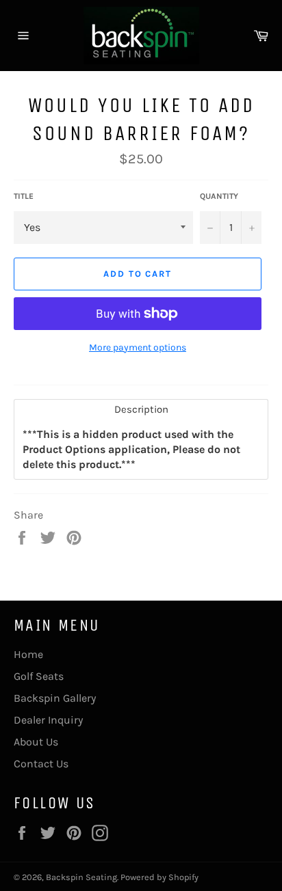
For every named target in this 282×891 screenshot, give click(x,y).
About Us (36, 741)
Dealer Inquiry (48, 719)
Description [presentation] (141, 409)
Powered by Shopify (159, 877)
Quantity (219, 196)
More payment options (137, 347)
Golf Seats (39, 676)
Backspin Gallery (55, 697)
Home (28, 654)
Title (24, 196)
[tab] (141, 409)
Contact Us (41, 763)
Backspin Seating (81, 877)
